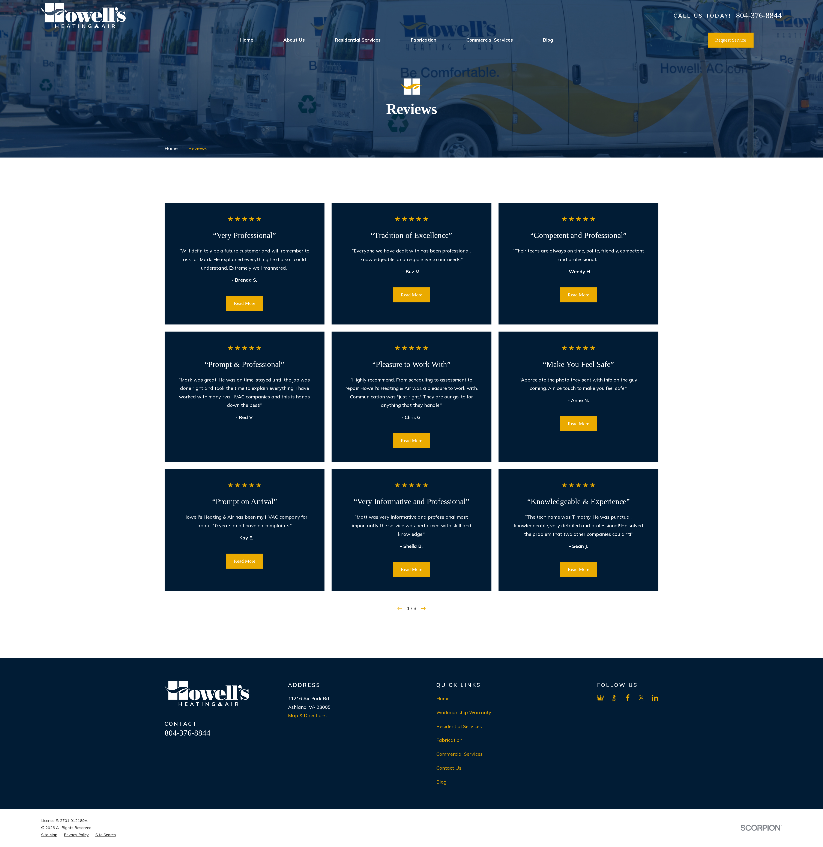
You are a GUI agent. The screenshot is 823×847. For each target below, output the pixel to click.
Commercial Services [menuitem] (489, 40)
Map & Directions (307, 715)
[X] (641, 697)
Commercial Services (459, 754)
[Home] (83, 15)
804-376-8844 (759, 15)
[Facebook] (628, 697)
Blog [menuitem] (548, 40)
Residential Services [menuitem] (358, 40)
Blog (441, 782)
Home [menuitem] (246, 40)
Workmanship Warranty (463, 712)
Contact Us (448, 768)
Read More (244, 303)
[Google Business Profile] (600, 697)
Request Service (730, 40)
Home (442, 698)
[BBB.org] (614, 697)
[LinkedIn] (655, 697)
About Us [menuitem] (294, 40)
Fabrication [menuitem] (423, 40)
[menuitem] (49, 834)
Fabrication (449, 740)
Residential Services (459, 726)
